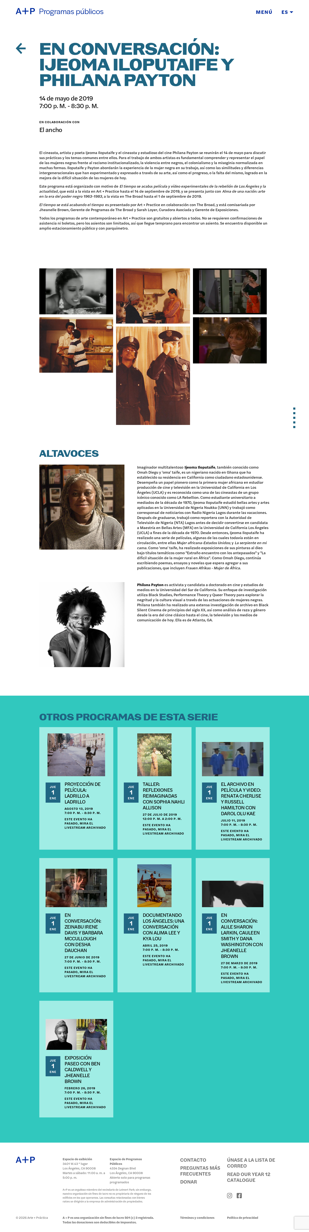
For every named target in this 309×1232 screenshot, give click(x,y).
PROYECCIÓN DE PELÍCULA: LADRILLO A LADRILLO (83, 792)
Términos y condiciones (197, 1217)
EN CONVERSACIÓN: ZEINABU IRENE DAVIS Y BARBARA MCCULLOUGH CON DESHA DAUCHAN (84, 932)
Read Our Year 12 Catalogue (248, 1176)
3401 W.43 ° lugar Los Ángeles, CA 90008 (79, 1165)
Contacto (193, 1160)
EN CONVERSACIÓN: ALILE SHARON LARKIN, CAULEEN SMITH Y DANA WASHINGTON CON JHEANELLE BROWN (242, 935)
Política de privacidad (242, 1217)
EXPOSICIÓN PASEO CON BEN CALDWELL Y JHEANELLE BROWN (82, 1069)
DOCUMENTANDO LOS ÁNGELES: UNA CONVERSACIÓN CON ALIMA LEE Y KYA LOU (163, 926)
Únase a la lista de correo (251, 1162)
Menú (264, 11)
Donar (188, 1181)
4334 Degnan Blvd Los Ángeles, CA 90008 (126, 1170)
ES (285, 11)
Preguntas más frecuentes (200, 1170)
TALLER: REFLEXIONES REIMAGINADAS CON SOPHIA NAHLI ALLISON (164, 795)
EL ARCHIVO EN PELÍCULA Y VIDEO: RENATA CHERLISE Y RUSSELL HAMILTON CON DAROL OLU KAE (241, 798)
